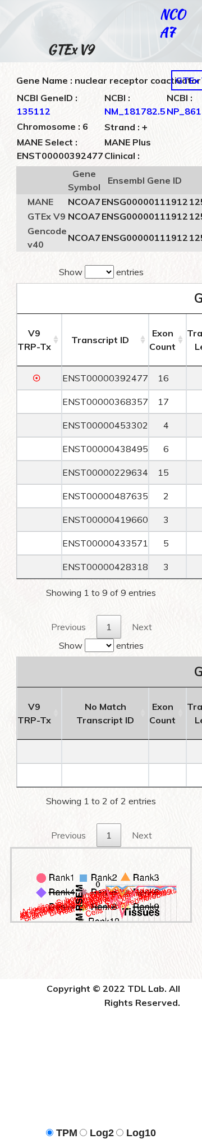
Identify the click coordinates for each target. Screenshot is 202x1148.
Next (142, 626)
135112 (33, 111)
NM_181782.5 (135, 111)
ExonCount (162, 339)
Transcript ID (100, 339)
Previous (68, 626)
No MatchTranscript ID (105, 713)
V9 (34, 339)
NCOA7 (172, 23)
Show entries (101, 271)
